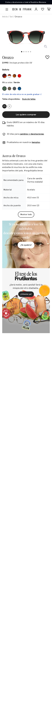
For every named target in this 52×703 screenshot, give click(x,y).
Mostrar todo (26, 214)
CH (4, 106)
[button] (7, 9)
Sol (11, 16)
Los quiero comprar (26, 114)
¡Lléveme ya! (26, 294)
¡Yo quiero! (26, 245)
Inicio (5, 16)
